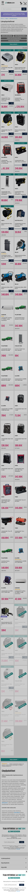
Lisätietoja (18, 891)
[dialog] (14, 448)
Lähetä (21, 884)
